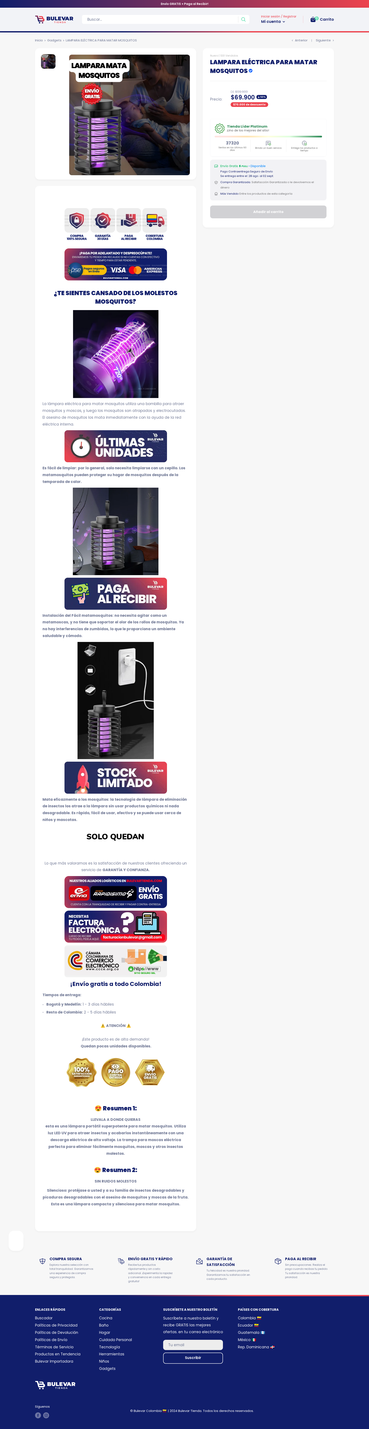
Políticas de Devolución (56, 1332)
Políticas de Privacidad (56, 1325)
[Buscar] (243, 19)
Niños (104, 1361)
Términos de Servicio (54, 1347)
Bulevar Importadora (54, 1361)
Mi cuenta (271, 21)
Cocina (105, 1318)
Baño (103, 1325)
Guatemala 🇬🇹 (251, 1332)
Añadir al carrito (268, 211)
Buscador (44, 1318)
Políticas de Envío (51, 1339)
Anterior (301, 40)
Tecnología (109, 1347)
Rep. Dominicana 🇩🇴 (256, 1347)
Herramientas (111, 1354)
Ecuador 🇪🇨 (248, 1325)
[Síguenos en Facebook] (38, 1415)
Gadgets (54, 40)
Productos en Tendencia (58, 1354)
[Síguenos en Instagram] (46, 1415)
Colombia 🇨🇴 (249, 1318)
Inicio (39, 40)
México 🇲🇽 (247, 1339)
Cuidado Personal (115, 1339)
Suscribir (193, 1357)
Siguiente (323, 40)
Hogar (104, 1332)
